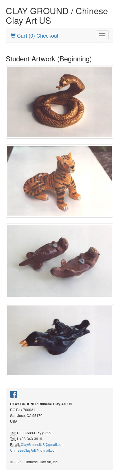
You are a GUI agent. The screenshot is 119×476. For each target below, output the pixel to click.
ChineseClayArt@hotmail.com (33, 450)
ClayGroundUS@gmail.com (42, 444)
